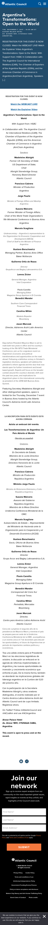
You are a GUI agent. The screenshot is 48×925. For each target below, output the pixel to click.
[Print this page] (21, 761)
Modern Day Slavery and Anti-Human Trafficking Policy (24, 893)
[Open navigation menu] (44, 4)
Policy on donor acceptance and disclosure (24, 889)
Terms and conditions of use (24, 877)
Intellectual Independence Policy (24, 881)
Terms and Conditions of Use (19, 837)
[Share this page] (27, 761)
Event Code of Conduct (18, 897)
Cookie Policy (29, 873)
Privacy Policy (18, 873)
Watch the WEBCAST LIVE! (24, 104)
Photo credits (33, 897)
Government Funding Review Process (24, 885)
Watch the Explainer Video (24, 109)
